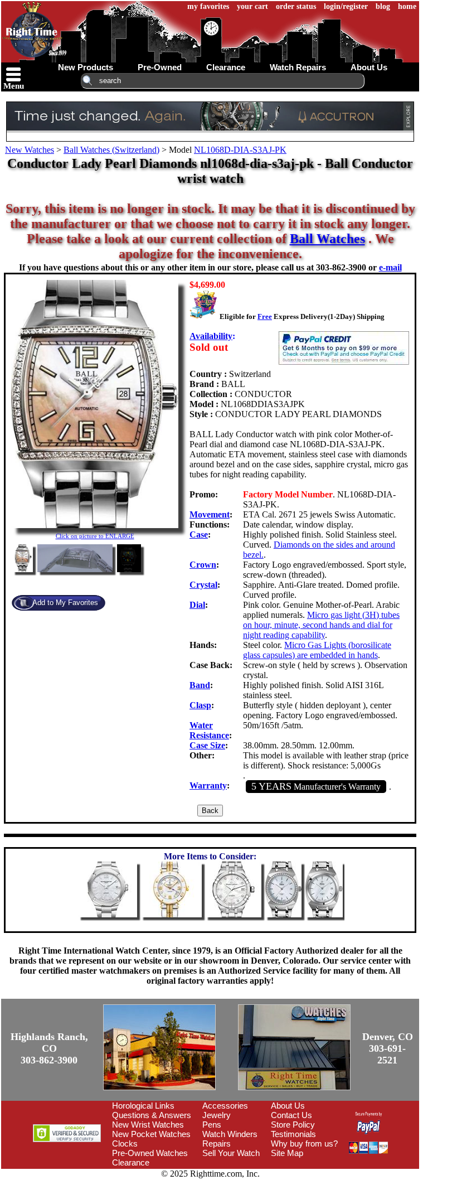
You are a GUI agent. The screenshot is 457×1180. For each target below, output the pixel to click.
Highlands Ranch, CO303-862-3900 (49, 1048)
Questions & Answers (151, 1115)
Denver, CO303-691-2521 (387, 1048)
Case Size (207, 745)
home (407, 6)
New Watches (29, 149)
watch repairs (298, 67)
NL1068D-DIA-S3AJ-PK (240, 149)
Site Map (287, 1153)
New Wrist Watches (148, 1124)
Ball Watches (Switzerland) (111, 149)
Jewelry (216, 1115)
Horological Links (143, 1105)
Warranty (208, 785)
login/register (346, 6)
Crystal (203, 584)
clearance (225, 67)
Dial (197, 605)
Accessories (225, 1105)
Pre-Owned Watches (150, 1153)
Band (199, 685)
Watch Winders (229, 1134)
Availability (210, 336)
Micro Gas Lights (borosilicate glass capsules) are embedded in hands (317, 650)
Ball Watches (327, 238)
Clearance (130, 1162)
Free (264, 316)
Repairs (216, 1143)
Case (198, 534)
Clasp (200, 705)
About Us (288, 1105)
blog (383, 6)
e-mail (390, 267)
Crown (202, 564)
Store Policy (293, 1124)
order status (296, 6)
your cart (252, 6)
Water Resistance (209, 730)
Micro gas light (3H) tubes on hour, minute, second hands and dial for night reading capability (321, 625)
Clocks (125, 1143)
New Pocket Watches (151, 1134)
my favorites (208, 6)
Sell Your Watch (231, 1153)
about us (369, 67)
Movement (209, 514)
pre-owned (160, 67)
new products (85, 67)
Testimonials (293, 1134)
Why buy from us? (304, 1143)
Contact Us (291, 1115)
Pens (211, 1124)
